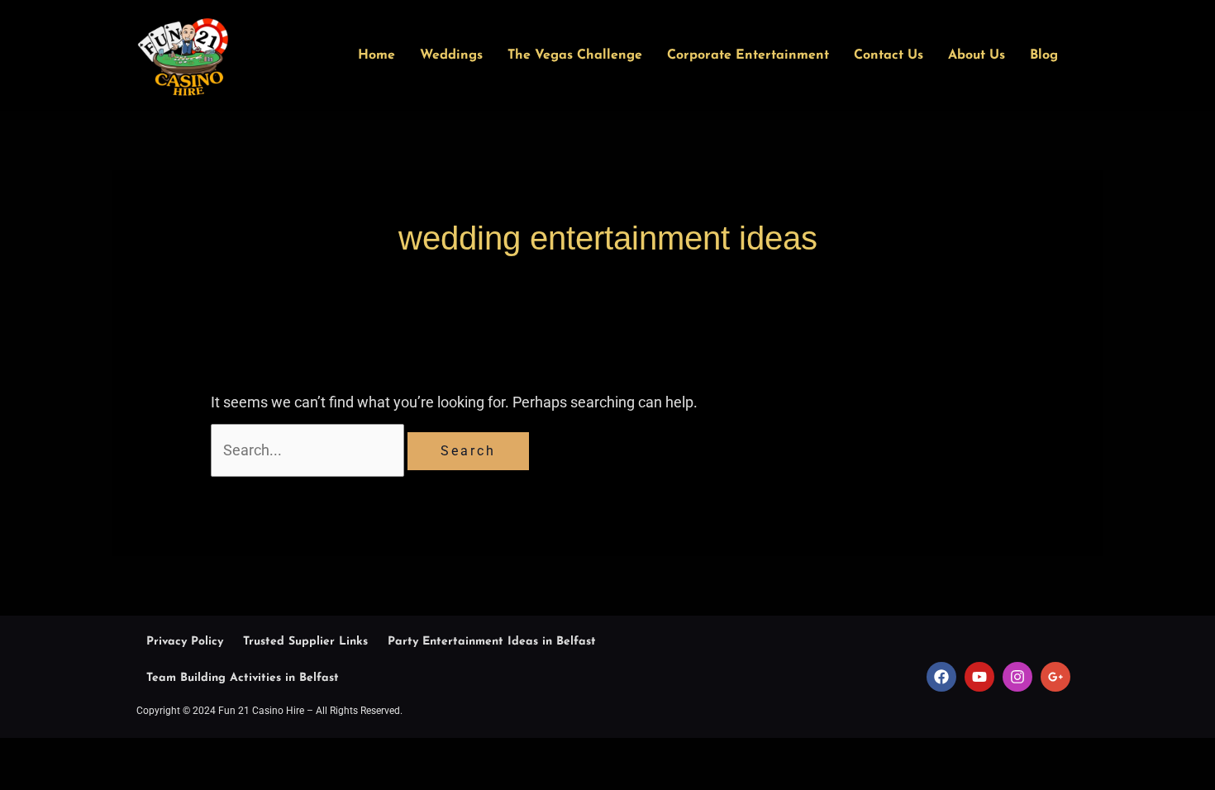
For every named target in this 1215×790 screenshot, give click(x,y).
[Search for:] (309, 450)
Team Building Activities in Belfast (242, 678)
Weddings (451, 55)
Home (376, 55)
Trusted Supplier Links (305, 641)
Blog (1044, 55)
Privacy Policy (184, 641)
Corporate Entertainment (748, 55)
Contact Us (888, 55)
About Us (976, 55)
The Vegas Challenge (574, 55)
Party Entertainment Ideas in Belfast (492, 641)
